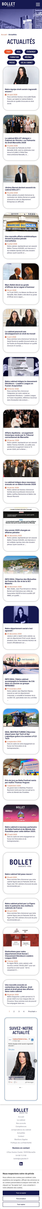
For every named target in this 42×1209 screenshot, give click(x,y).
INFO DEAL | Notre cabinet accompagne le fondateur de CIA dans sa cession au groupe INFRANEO (20, 682)
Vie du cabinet (27, 62)
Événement (31, 51)
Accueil (4, 35)
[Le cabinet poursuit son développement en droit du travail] (21, 317)
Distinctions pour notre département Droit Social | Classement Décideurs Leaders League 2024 (19, 954)
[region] (21, 1189)
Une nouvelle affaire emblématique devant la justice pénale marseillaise (21, 238)
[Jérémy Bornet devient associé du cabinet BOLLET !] (21, 174)
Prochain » (32, 1011)
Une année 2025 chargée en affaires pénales (17, 531)
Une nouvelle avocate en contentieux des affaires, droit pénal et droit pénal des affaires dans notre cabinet (19, 988)
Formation (14, 57)
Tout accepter (21, 1193)
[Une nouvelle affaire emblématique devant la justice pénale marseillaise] (21, 222)
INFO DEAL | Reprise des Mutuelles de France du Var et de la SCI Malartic (20, 581)
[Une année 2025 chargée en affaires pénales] (21, 516)
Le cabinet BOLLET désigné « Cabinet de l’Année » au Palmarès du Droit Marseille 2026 (20, 140)
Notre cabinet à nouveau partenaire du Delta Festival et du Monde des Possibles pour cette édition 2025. (21, 829)
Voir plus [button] (11, 1049)
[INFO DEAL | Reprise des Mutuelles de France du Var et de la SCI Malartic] (21, 565)
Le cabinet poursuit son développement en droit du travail (20, 333)
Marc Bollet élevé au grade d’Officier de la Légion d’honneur (19, 286)
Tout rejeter (21, 1204)
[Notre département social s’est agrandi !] (21, 614)
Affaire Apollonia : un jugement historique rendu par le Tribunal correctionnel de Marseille (19, 435)
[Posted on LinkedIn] (32, 1040)
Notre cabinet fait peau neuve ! (19, 874)
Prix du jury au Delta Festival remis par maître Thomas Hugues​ (20, 781)
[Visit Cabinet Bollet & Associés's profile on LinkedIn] (10, 1040)
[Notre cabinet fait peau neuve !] (21, 861)
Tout (8, 51)
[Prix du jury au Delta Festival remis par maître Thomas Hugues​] (21, 767)
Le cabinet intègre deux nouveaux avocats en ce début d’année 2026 (20, 483)
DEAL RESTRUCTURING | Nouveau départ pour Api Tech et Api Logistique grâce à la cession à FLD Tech (21, 735)
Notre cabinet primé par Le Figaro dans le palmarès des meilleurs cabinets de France (20, 905)
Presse (12, 62)
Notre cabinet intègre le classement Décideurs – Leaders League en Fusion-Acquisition (21, 383)
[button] (6, 1060)
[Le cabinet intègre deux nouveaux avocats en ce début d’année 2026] (21, 468)
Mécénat (28, 57)
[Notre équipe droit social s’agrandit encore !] (21, 75)
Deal (19, 51)
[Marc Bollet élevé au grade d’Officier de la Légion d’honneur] (21, 271)
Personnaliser (21, 1199)
